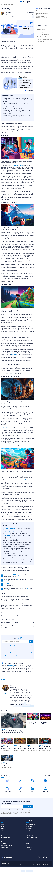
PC (18, 579)
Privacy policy (29, 871)
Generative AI (3, 843)
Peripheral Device (4, 847)
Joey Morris (13, 685)
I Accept (23, 871)
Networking (28, 833)
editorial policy (11, 665)
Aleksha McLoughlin (29, 14)
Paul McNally (5, 734)
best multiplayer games (8, 427)
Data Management (30, 830)
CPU (23, 588)
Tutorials (2, 835)
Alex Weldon (17, 750)
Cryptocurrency (29, 826)
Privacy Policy (29, 852)
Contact (28, 845)
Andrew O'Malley (43, 725)
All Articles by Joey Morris (17, 704)
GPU (28, 588)
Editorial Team (29, 849)
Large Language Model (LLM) (7, 845)
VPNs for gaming (17, 575)
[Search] (31, 641)
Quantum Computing (5, 852)
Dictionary (5, 4)
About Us (28, 841)
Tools (2, 833)
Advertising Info (29, 843)
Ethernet (9, 583)
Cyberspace (3, 841)
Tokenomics (3, 849)
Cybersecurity (29, 828)
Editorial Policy (29, 847)
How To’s (3, 828)
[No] (51, 870)
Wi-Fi (26, 583)
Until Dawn (14, 354)
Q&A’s (2, 830)
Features (2, 826)
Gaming (9, 4)
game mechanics (18, 165)
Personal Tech (29, 835)
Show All (47, 776)
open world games (23, 479)
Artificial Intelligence (30, 824)
